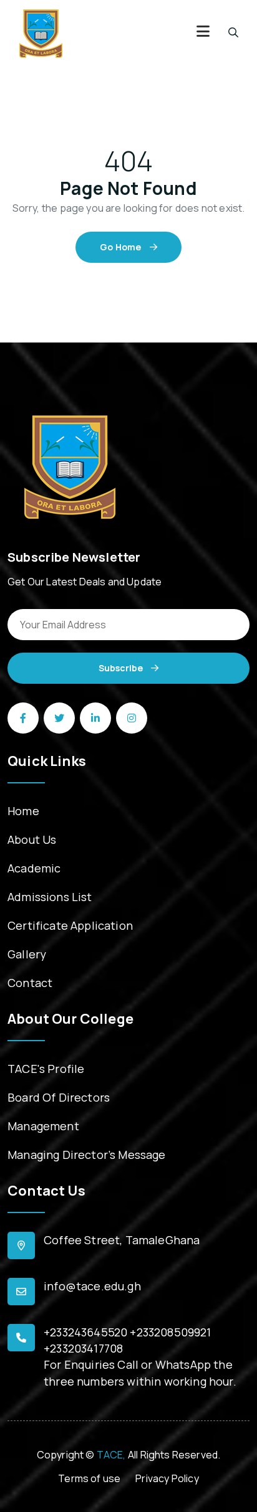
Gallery (26, 954)
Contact (29, 982)
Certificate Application (70, 925)
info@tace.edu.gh (92, 1285)
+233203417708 (83, 1348)
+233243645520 (85, 1332)
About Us (31, 839)
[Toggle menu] (203, 32)
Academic (34, 868)
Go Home (121, 247)
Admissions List (49, 896)
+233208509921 (170, 1332)
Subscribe (122, 668)
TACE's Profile (45, 1068)
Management (43, 1125)
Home (23, 810)
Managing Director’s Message (86, 1154)
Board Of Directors (58, 1097)
